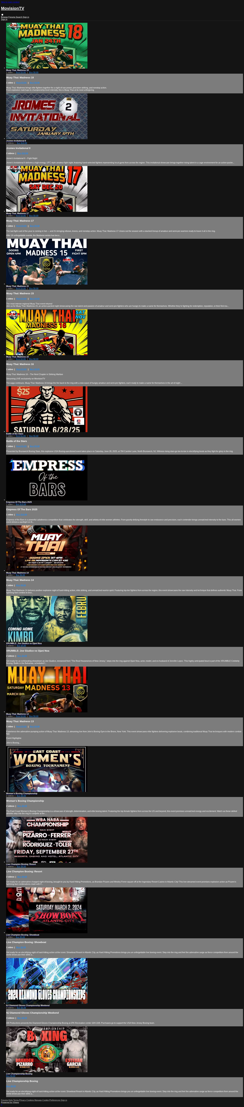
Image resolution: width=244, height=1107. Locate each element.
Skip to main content (10, 2)
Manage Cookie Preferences (47, 1100)
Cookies (30, 1100)
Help (10, 1100)
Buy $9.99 (33, 72)
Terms (16, 1100)
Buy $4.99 (21, 646)
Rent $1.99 (21, 436)
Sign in (26, 17)
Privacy (22, 1100)
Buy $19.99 (22, 143)
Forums (12, 17)
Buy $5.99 (33, 436)
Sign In (4, 19)
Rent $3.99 (21, 72)
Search (19, 17)
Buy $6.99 (21, 1008)
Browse (4, 17)
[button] (2, 15)
